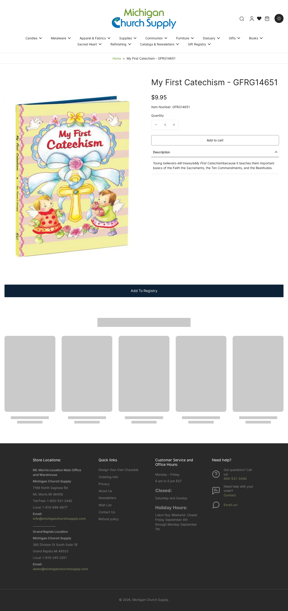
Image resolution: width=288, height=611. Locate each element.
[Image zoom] (70, 176)
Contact (230, 495)
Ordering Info (108, 477)
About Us (105, 491)
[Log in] (251, 18)
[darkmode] (279, 18)
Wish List (105, 505)
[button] (215, 140)
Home (116, 58)
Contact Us (107, 512)
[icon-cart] (267, 18)
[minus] (155, 124)
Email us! (231, 505)
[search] (242, 18)
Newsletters (107, 498)
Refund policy (109, 519)
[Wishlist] (259, 18)
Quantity (157, 115)
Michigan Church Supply (150, 600)
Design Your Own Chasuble (118, 470)
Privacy (104, 484)
